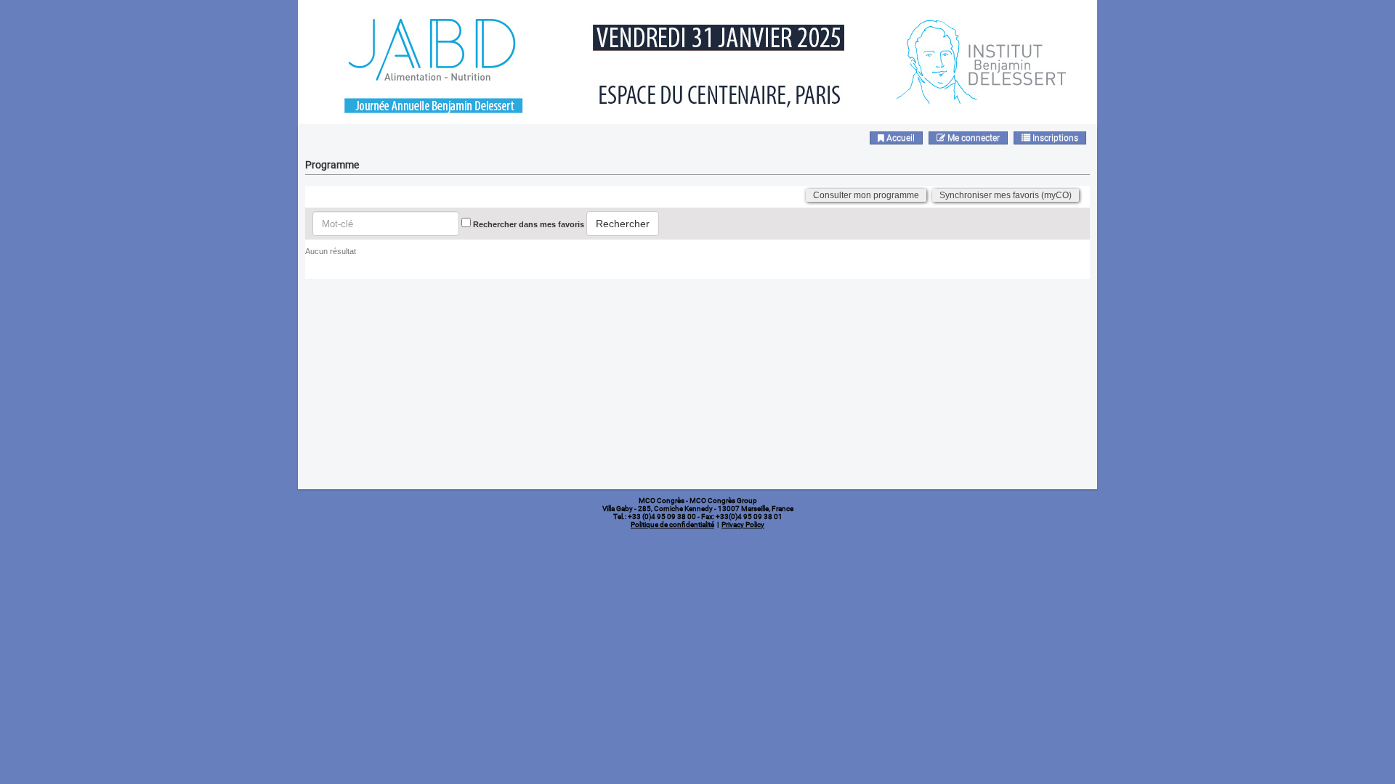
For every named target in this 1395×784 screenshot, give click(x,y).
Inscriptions (1054, 138)
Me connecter (972, 138)
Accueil (899, 138)
